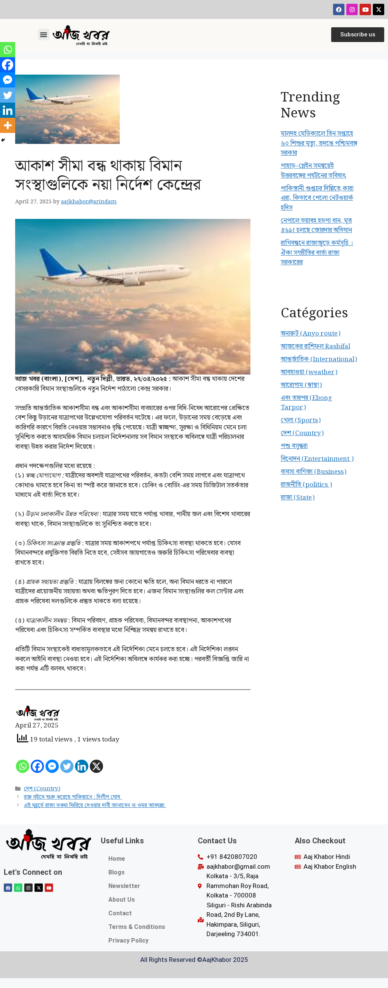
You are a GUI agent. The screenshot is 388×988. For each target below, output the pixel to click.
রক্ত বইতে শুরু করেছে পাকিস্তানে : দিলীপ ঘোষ (73, 797)
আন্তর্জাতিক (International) (319, 359)
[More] (7, 125)
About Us (121, 899)
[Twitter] (67, 766)
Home (116, 858)
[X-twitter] (378, 9)
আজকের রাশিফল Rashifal (315, 346)
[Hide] (3, 140)
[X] (96, 766)
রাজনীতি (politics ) (306, 484)
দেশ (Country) (42, 788)
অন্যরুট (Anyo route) (310, 333)
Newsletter (124, 886)
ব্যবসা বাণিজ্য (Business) (313, 472)
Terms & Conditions (136, 926)
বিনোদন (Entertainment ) (317, 459)
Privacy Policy (128, 940)
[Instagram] (352, 9)
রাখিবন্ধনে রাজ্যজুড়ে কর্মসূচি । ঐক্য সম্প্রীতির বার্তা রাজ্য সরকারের (317, 253)
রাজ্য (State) (297, 497)
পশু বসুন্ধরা (294, 446)
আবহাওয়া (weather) (309, 372)
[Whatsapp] (22, 766)
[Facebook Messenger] (52, 766)
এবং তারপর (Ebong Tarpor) (306, 403)
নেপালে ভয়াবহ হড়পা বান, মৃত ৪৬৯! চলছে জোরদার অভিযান (316, 225)
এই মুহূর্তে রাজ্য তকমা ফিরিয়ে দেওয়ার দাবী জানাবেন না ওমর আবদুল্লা (95, 805)
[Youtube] (365, 9)
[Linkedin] (81, 766)
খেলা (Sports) (301, 420)
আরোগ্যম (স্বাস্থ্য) (301, 385)
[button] (43, 34)
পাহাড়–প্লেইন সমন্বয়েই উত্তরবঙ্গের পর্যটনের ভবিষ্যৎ (313, 171)
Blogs (116, 872)
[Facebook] (338, 9)
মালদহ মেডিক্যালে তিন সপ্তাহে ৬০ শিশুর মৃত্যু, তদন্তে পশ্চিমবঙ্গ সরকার (319, 143)
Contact (120, 913)
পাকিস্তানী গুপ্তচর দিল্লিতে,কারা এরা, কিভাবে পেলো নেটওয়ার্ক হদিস (317, 198)
